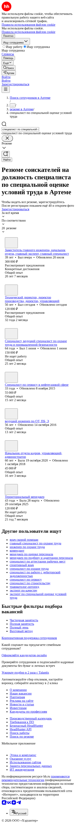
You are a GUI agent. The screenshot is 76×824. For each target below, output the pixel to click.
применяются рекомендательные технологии (36, 778)
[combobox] (20, 129)
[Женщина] (11, 377)
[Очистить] (7, 138)
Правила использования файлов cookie (28, 32)
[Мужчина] (11, 242)
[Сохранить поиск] (6, 154)
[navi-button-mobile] (6, 89)
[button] (6, 77)
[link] (8, 67)
